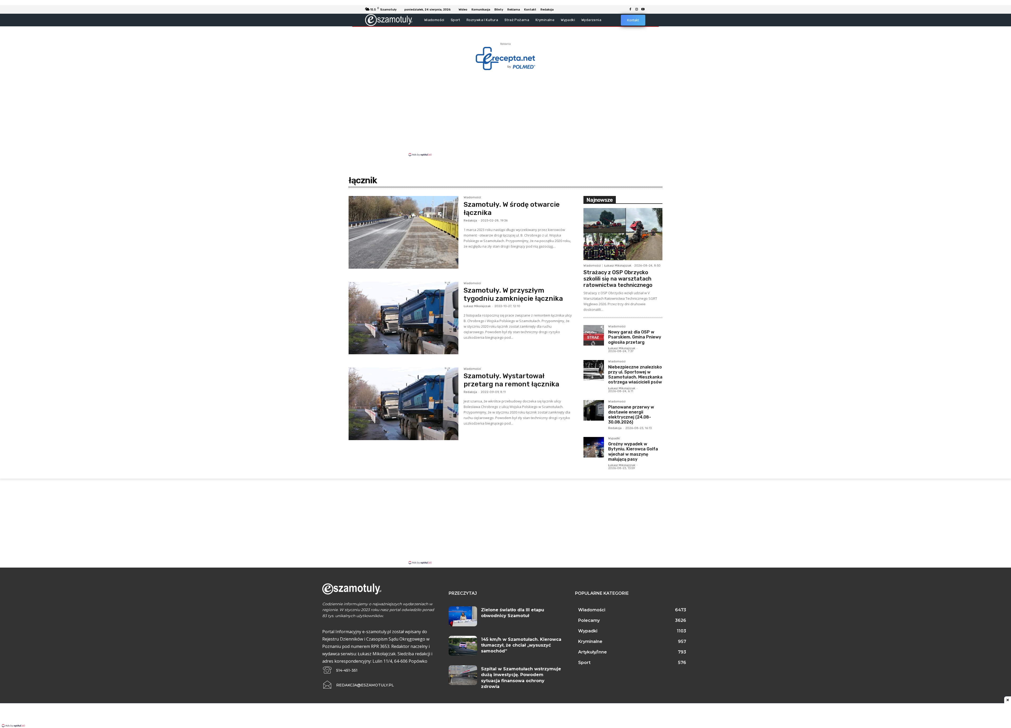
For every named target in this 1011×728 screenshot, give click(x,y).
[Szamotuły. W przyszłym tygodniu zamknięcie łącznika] (403, 318)
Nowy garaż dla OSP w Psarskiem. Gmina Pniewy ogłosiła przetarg (634, 337)
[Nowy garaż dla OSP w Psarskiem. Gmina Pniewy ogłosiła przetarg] (593, 335)
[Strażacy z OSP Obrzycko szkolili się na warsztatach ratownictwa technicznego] (622, 234)
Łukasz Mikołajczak (477, 306)
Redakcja (470, 220)
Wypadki (614, 438)
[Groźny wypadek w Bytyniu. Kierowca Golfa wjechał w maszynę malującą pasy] (593, 447)
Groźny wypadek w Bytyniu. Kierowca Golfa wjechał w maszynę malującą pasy (633, 451)
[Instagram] (636, 9)
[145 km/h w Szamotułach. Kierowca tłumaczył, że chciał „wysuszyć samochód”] (463, 646)
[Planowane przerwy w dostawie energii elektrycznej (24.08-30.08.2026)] (593, 410)
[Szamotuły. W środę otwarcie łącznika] (403, 232)
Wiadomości (472, 197)
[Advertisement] (505, 112)
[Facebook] (630, 9)
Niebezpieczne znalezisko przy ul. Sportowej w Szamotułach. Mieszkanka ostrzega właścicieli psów (635, 375)
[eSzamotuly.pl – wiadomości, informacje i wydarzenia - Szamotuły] (389, 20)
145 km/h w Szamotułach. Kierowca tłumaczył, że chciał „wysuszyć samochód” (521, 645)
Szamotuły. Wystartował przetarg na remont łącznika (511, 380)
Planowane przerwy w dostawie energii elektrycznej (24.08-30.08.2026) (631, 415)
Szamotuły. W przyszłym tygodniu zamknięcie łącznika (513, 294)
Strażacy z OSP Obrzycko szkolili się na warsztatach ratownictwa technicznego (617, 278)
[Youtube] (643, 9)
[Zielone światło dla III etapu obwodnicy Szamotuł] (463, 616)
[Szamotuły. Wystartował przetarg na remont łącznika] (403, 403)
